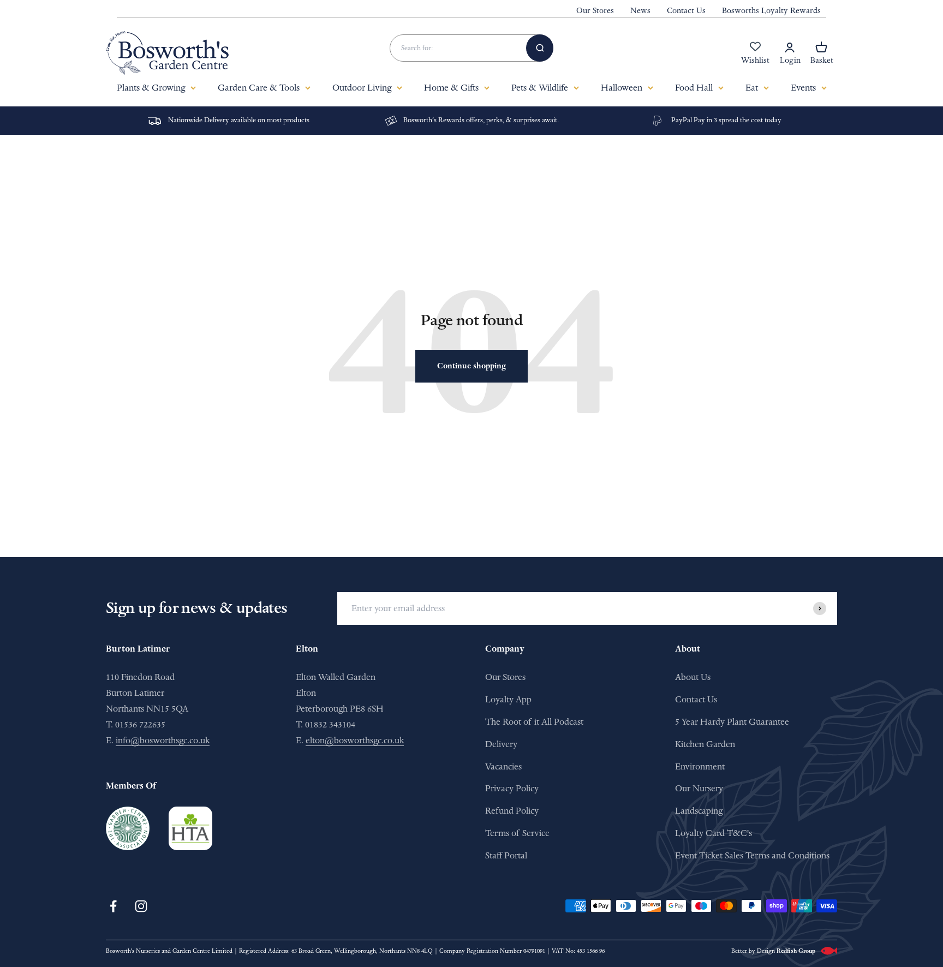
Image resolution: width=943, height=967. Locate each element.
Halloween (621, 87)
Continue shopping (471, 366)
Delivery (501, 744)
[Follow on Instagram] (141, 906)
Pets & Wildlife (539, 87)
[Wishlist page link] (755, 52)
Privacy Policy (512, 788)
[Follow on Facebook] (113, 906)
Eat (751, 87)
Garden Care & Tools (259, 87)
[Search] (539, 48)
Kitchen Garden (705, 744)
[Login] (789, 47)
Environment (700, 766)
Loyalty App (508, 699)
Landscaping (699, 810)
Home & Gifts (451, 87)
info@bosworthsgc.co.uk (163, 740)
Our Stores (595, 10)
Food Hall (694, 87)
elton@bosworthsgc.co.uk (355, 740)
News (640, 10)
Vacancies (503, 766)
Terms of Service (517, 833)
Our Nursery (699, 788)
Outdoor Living (361, 87)
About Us (693, 677)
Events (803, 87)
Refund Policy (512, 810)
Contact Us (686, 10)
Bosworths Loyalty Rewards (771, 10)
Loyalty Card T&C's (713, 833)
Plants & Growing (151, 87)
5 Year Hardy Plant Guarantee (732, 721)
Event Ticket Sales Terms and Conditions (752, 855)
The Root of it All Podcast (534, 721)
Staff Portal (506, 855)
